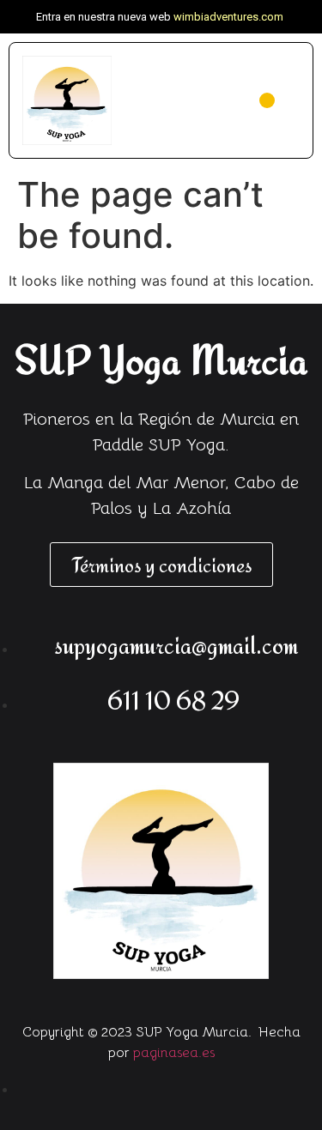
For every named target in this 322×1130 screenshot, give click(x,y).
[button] (267, 100)
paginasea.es (174, 1052)
